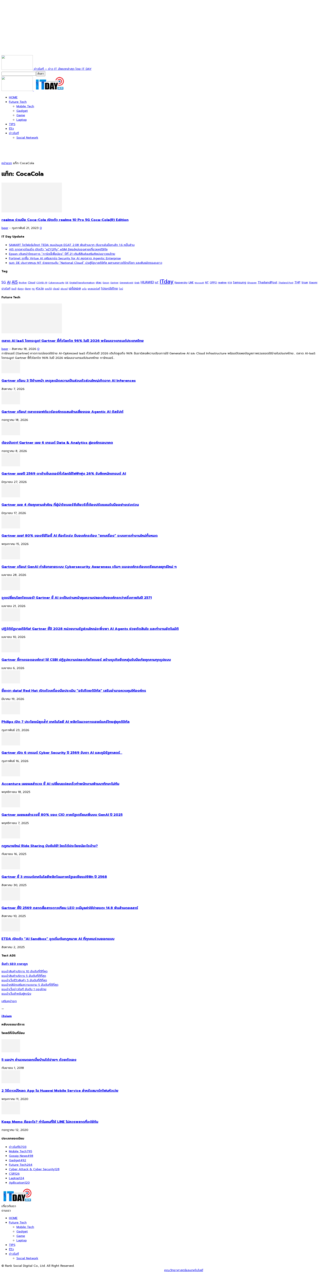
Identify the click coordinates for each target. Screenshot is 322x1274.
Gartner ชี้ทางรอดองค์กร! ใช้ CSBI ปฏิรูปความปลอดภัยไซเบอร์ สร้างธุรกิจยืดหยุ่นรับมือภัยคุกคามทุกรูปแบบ (86, 659)
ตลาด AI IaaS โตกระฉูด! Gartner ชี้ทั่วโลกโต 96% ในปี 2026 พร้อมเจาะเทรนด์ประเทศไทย (72, 340)
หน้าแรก (6, 163)
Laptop (21, 120)
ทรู (33, 288)
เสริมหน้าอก (9, 1001)
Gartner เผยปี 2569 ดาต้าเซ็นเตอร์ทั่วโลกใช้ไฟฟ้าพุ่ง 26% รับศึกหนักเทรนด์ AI (63, 473)
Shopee (252, 282)
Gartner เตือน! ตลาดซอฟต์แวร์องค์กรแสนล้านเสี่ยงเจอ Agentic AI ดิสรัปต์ (62, 411)
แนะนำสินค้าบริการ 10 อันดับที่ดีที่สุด (24, 971)
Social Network (27, 137)
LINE (191, 282)
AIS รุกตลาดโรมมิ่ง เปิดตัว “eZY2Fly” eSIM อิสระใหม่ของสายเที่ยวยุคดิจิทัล (58, 249)
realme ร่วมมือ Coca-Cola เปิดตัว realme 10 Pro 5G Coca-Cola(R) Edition (65, 219)
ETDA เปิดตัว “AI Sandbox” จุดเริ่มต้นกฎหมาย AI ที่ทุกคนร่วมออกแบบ (57, 938)
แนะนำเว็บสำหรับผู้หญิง (16, 994)
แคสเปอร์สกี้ (94, 289)
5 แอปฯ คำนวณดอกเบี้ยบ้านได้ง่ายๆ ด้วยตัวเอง (38, 1059)
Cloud (31, 282)
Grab (137, 282)
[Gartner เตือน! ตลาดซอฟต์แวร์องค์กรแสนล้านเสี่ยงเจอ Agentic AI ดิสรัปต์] (10, 403)
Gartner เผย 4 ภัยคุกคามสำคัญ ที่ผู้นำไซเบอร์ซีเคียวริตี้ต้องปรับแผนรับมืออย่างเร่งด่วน (70, 504)
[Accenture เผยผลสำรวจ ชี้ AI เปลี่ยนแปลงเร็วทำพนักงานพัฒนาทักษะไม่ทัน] (10, 775)
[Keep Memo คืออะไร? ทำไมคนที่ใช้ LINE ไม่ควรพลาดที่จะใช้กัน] (10, 1113)
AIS (15, 282)
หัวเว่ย (40, 288)
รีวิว (11, 129)
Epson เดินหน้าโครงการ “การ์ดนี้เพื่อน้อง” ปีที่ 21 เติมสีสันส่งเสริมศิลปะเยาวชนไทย (62, 254)
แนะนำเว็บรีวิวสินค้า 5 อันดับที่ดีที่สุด (24, 980)
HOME (13, 97)
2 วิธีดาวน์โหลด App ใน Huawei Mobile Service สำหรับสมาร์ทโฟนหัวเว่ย (59, 1090)
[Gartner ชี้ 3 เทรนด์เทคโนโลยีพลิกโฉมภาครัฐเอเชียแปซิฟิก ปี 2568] (10, 868)
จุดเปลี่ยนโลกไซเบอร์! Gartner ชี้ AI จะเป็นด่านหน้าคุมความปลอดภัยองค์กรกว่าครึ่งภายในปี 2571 (76, 597)
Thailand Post (285, 282)
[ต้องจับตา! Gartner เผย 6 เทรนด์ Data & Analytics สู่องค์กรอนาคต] (10, 434)
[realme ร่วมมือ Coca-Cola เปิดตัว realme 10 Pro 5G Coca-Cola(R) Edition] (31, 211)
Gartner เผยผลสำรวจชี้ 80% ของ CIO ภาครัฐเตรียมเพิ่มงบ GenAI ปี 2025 (62, 814)
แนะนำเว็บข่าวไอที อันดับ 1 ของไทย (23, 989)
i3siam (6, 1016)
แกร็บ (84, 288)
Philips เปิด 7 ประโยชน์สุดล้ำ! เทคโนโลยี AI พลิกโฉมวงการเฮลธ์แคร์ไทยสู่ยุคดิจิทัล (65, 721)
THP (297, 282)
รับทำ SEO (42, 1270)
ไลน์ (121, 288)
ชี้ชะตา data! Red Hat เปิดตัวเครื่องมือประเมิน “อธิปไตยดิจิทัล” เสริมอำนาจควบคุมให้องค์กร (73, 690)
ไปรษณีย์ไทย (109, 288)
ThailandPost (267, 282)
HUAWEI (147, 282)
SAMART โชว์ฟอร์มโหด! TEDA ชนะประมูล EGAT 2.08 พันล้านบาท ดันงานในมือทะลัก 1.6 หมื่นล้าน (72, 245)
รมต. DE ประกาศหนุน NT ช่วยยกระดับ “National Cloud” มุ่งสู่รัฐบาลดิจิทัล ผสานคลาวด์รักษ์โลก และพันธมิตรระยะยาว (85, 263)
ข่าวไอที (14, 133)
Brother (23, 282)
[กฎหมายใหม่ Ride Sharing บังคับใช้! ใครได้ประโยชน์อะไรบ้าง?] (10, 837)
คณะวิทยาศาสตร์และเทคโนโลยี (183, 1270)
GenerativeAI (126, 282)
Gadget (22, 111)
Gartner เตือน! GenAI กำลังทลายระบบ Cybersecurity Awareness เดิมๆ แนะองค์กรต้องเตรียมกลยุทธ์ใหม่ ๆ (89, 566)
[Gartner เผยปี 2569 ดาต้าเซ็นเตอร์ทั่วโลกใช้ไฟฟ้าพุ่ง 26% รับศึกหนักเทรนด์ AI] (10, 465)
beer (4, 228)
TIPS (12, 124)
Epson (106, 282)
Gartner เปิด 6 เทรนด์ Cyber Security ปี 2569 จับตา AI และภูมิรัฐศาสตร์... (61, 752)
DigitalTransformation (82, 282)
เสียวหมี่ (64, 288)
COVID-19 (41, 282)
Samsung (239, 282)
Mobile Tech (25, 106)
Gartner (114, 282)
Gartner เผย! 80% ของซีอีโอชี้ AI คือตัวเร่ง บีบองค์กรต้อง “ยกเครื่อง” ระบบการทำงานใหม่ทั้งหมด (79, 535)
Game (20, 115)
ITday (166, 281)
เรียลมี (56, 288)
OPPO (213, 282)
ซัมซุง (21, 289)
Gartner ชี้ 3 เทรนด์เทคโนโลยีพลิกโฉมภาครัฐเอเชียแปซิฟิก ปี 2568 (54, 876)
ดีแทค (28, 288)
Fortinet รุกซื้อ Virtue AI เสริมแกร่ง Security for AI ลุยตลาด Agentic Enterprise (65, 258)
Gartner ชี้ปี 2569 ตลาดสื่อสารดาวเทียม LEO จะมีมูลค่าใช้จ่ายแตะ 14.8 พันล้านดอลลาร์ (69, 908)
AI (8, 282)
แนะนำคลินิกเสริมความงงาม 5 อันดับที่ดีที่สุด (29, 985)
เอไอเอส (75, 288)
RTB (230, 282)
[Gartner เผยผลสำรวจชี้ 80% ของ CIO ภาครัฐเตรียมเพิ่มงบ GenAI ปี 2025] (10, 806)
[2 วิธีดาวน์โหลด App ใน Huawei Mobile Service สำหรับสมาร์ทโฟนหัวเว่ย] (10, 1082)
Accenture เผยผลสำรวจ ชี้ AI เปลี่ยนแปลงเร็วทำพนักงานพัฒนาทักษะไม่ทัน (60, 783)
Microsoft (199, 282)
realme (222, 282)
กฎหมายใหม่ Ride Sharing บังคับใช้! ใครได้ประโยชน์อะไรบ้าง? (49, 845)
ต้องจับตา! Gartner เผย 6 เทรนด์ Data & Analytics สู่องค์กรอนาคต (57, 442)
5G (3, 282)
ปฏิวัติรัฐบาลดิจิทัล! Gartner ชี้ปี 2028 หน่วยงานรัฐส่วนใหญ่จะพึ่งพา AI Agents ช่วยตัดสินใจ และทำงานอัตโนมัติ (90, 628)
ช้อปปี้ (13, 288)
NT (207, 282)
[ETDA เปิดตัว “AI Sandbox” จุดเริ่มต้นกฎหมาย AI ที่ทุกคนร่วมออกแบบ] (10, 930)
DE (66, 282)
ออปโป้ (48, 288)
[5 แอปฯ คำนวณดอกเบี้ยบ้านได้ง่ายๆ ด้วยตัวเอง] (10, 1051)
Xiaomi (313, 282)
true (305, 282)
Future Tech (18, 102)
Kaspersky (181, 282)
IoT (157, 282)
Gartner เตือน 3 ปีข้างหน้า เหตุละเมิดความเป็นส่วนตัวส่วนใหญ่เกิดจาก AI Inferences (68, 380)
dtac (99, 282)
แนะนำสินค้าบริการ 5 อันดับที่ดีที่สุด (23, 976)
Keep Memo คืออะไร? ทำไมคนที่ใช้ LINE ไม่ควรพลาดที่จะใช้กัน (49, 1121)
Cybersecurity (56, 282)
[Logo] (17, 90)
